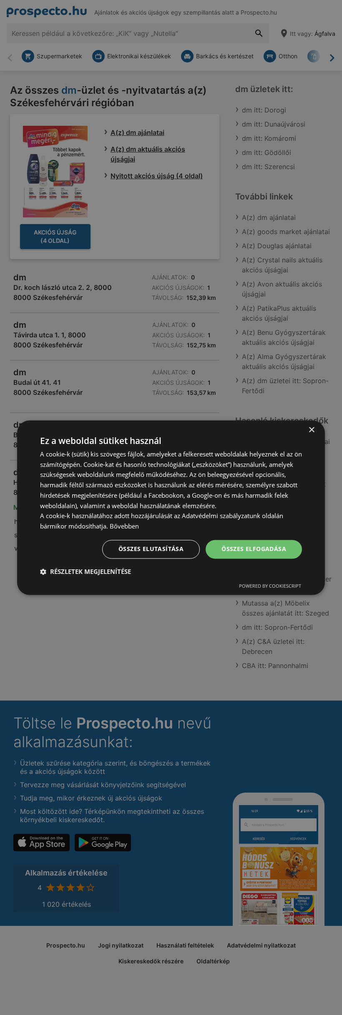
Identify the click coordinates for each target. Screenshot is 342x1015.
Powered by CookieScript (270, 586)
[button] (85, 571)
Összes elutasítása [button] (151, 549)
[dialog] (171, 507)
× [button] (311, 430)
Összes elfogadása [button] (253, 549)
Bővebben (124, 526)
